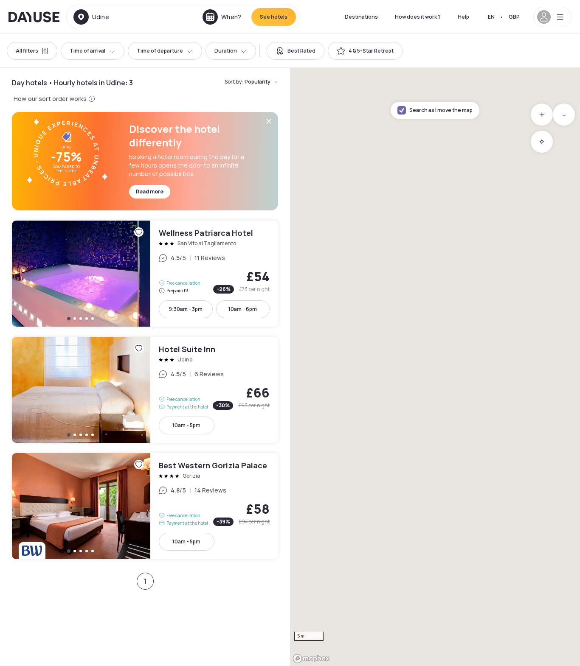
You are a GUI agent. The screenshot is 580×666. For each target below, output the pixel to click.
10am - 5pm (186, 425)
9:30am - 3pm (186, 309)
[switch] (295, 51)
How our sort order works (50, 99)
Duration (225, 50)
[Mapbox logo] (311, 658)
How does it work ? (418, 16)
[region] (435, 367)
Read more (149, 191)
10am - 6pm (242, 309)
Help (463, 16)
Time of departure (160, 50)
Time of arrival (87, 50)
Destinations (361, 16)
